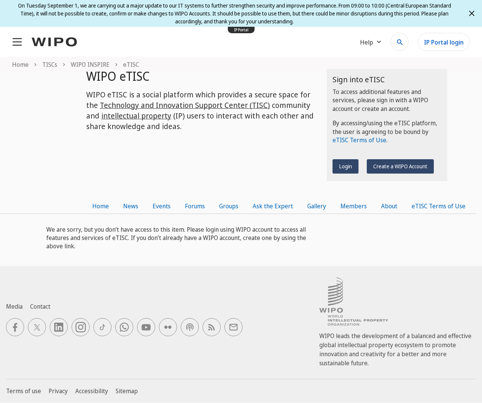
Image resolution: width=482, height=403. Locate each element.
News (130, 206)
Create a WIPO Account (400, 166)
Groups (228, 206)
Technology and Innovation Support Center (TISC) (185, 105)
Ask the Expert (273, 206)
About (389, 206)
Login (345, 166)
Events (162, 206)
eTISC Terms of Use (359, 140)
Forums (195, 206)
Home (100, 206)
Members (353, 206)
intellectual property (136, 116)
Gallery (316, 206)
